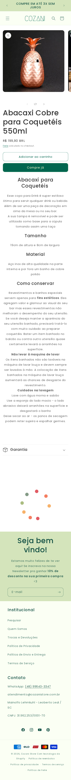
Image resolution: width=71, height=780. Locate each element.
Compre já (35, 168)
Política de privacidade (24, 764)
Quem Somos (17, 629)
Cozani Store (28, 753)
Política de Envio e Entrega (26, 654)
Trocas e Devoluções (22, 637)
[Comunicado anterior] (7, 5)
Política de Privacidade (24, 646)
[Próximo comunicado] (64, 5)
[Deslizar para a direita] (44, 104)
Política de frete (37, 770)
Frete (5, 145)
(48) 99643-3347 (38, 686)
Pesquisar (14, 620)
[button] (7, 18)
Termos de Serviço (21, 663)
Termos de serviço (53, 764)
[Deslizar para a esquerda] (27, 104)
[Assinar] (59, 592)
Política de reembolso (42, 758)
